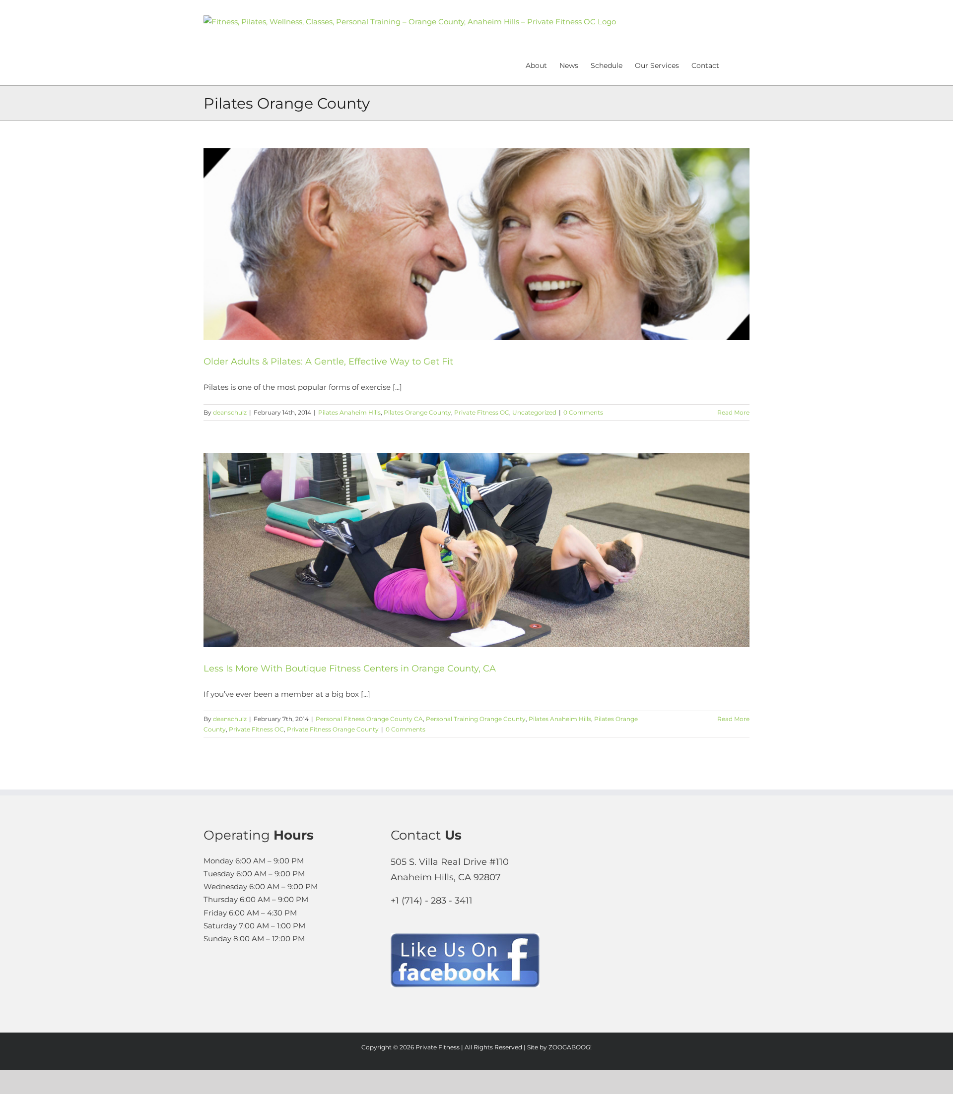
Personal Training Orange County (476, 719)
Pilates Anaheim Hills (349, 412)
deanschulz (230, 412)
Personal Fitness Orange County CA (369, 719)
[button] (734, 64)
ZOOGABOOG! (570, 1047)
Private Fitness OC (481, 412)
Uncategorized (534, 412)
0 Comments (583, 412)
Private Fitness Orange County (333, 729)
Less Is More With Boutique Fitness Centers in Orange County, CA (350, 668)
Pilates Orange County (417, 412)
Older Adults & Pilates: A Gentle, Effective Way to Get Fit (328, 361)
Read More (733, 412)
